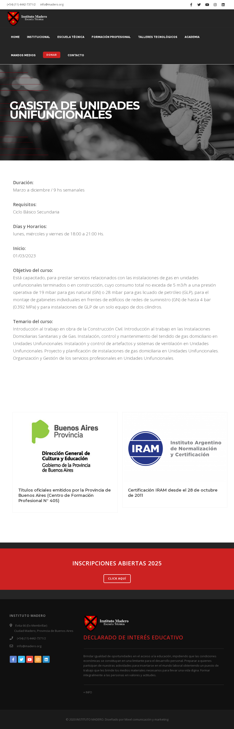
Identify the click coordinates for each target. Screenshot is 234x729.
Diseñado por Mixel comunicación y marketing (136, 719)
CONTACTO (76, 55)
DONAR (51, 54)
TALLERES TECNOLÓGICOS (157, 37)
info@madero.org (52, 4)
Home (15, 37)
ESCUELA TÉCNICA (70, 37)
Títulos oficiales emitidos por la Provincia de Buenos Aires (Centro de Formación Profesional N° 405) (64, 495)
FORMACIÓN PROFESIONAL (111, 37)
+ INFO (87, 692)
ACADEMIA (192, 37)
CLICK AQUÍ (117, 578)
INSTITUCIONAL (38, 37)
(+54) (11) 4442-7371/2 (21, 4)
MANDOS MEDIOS (23, 55)
